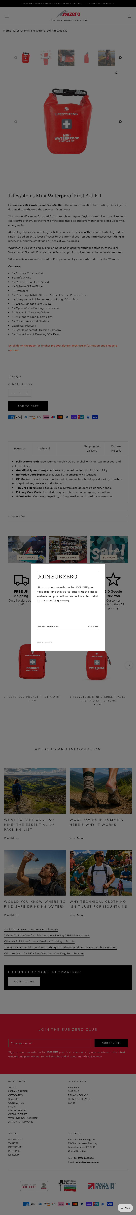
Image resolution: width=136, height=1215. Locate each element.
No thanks (44, 642)
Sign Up (93, 626)
